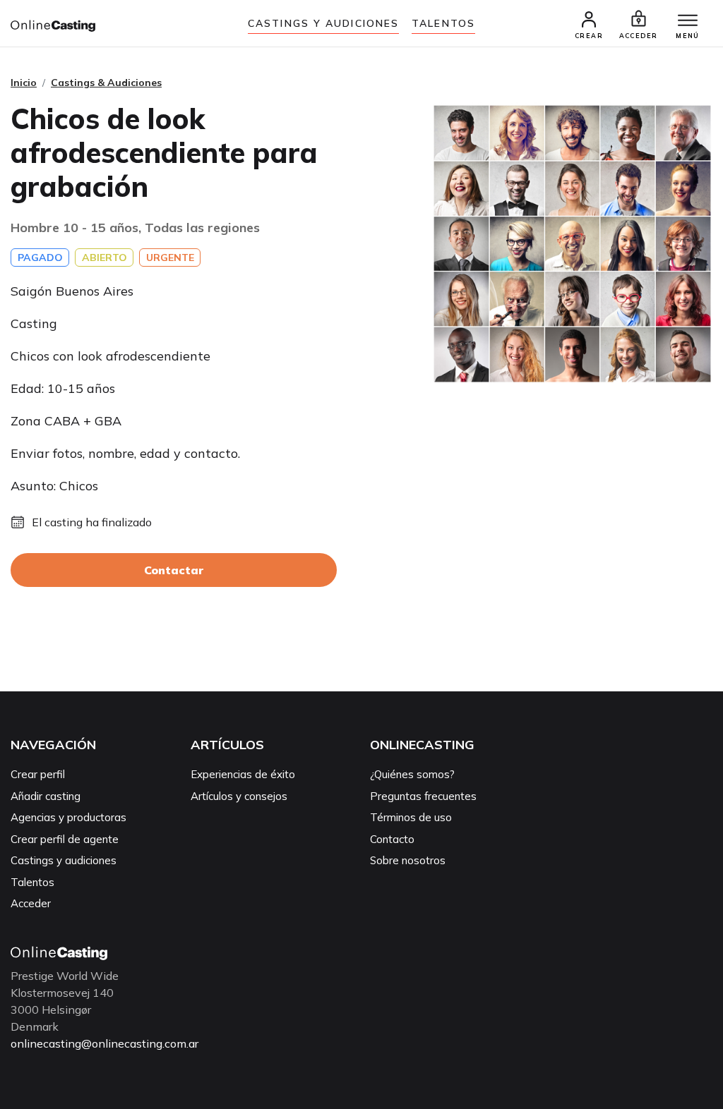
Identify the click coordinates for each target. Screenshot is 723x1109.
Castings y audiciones (323, 23)
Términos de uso (411, 817)
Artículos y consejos (239, 796)
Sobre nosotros (408, 860)
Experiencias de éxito (243, 774)
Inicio (24, 82)
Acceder (31, 903)
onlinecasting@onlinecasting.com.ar (104, 1043)
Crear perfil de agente (65, 839)
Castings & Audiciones (106, 82)
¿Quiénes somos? (412, 774)
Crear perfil (38, 774)
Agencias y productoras (68, 817)
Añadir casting (45, 796)
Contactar (173, 570)
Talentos (443, 23)
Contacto (392, 839)
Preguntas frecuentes (423, 796)
